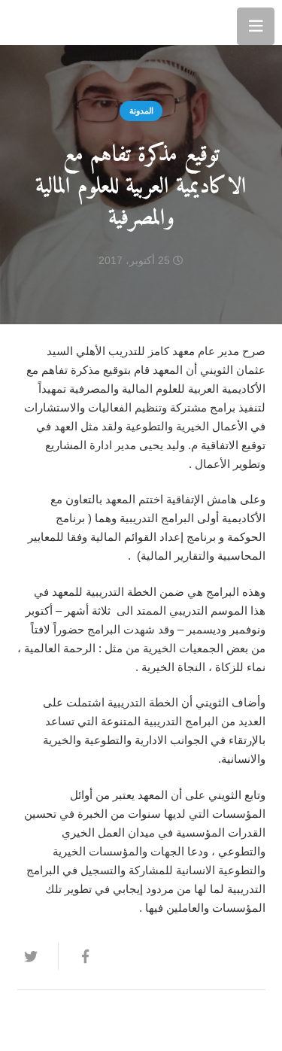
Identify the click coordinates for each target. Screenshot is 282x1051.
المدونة (141, 110)
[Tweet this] (37, 956)
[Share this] (78, 956)
